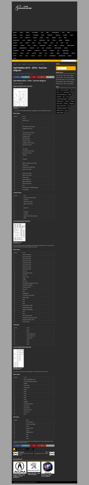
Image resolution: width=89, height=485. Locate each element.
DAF (21, 37)
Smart (58, 53)
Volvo (39, 55)
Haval (54, 40)
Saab (28, 53)
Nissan (65, 48)
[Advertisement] (44, 22)
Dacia (71, 35)
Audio (58, 90)
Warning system (60, 110)
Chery (42, 35)
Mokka (27, 73)
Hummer (67, 40)
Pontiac (45, 50)
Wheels (66, 110)
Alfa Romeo (35, 32)
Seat (46, 53)
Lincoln (62, 45)
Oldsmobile (16, 50)
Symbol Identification (61, 105)
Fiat (60, 37)
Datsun (35, 37)
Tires (69, 105)
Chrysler (58, 35)
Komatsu (15, 45)
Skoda (51, 53)
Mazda (14, 48)
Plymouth (37, 50)
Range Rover (65, 50)
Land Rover (42, 45)
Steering (66, 103)
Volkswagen (52, 55)
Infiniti (27, 42)
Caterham (35, 35)
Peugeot (29, 50)
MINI (43, 48)
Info (67, 96)
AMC (42, 32)
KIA (67, 42)
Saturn (34, 53)
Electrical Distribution (21, 449)
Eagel (47, 37)
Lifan (55, 45)
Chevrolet (49, 35)
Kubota (22, 45)
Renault (15, 53)
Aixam (27, 32)
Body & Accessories (65, 90)
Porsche (52, 50)
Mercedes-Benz (23, 48)
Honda (60, 40)
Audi (63, 32)
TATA (20, 55)
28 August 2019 (17, 73)
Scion (40, 53)
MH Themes (35, 482)
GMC (48, 40)
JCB (57, 42)
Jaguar (45, 42)
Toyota (33, 55)
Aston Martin (55, 32)
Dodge (41, 37)
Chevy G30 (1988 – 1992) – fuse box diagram (65, 75)
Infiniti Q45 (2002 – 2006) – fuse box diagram (65, 81)
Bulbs (58, 92)
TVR (45, 55)
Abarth (15, 32)
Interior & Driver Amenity (62, 99)
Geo (35, 40)
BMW (68, 32)
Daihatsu (27, 37)
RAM (58, 50)
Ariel (47, 32)
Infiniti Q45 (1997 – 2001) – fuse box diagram (65, 83)
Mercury (32, 48)
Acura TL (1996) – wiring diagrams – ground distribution (19, 476)
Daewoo (15, 37)
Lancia (34, 45)
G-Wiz (23, 40)
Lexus (49, 45)
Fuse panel (31, 449)
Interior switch (60, 101)
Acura (21, 32)
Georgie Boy (42, 40)
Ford (65, 37)
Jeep (62, 42)
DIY (61, 92)
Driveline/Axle (67, 92)
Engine (69, 94)
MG (38, 48)
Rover (21, 53)
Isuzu (33, 42)
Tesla (26, 55)
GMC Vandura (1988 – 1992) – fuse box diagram (65, 79)
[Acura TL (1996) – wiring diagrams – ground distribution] (19, 468)
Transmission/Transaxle (62, 108)
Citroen (65, 35)
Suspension (71, 103)
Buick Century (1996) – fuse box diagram (46, 475)
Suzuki (14, 55)
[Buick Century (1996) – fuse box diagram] (47, 468)
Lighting (67, 101)
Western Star (62, 55)
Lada (29, 45)
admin (23, 73)
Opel (23, 50)
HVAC (64, 96)
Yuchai (14, 58)
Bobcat (15, 35)
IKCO (21, 42)
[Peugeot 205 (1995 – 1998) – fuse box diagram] (33, 467)
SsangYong (65, 53)
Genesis (29, 40)
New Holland (58, 48)
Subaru (73, 53)
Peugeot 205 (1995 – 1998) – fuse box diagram (33, 474)
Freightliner (16, 40)
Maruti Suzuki (70, 45)
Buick (21, 35)
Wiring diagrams (60, 112)
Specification (59, 103)
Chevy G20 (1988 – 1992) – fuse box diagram (65, 77)
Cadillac (28, 35)
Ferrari (54, 37)
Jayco (51, 42)
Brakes (71, 90)
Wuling (69, 55)
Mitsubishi (48, 48)
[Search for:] (68, 60)
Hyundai (15, 42)
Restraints (72, 101)
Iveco (39, 42)
